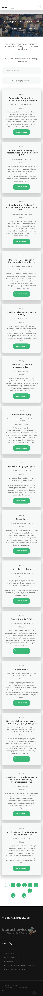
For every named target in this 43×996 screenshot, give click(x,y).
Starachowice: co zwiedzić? (14, 969)
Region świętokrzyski (12, 957)
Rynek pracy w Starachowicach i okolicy (19, 965)
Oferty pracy (9, 953)
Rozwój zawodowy (11, 961)
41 (25, 896)
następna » (30, 892)
